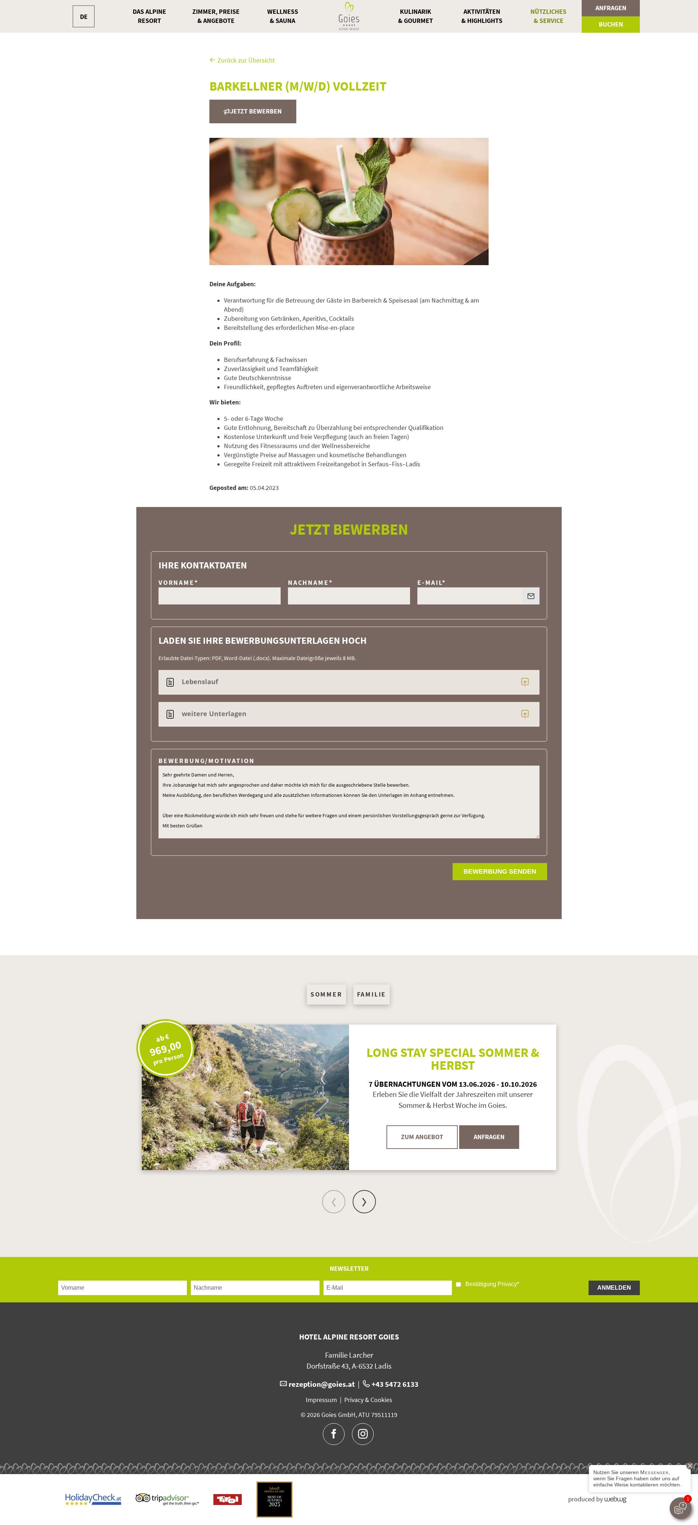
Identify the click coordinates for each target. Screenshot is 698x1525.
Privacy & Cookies (368, 1400)
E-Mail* (431, 583)
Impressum (321, 1400)
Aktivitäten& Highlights (481, 16)
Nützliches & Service (548, 16)
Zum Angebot (422, 1137)
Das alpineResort (149, 16)
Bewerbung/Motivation (206, 761)
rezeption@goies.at (322, 1384)
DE (84, 16)
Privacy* (508, 1284)
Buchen (611, 24)
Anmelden (614, 1288)
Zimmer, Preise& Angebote (216, 16)
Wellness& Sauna (282, 16)
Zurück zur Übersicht (245, 60)
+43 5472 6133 (395, 1384)
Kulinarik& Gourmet (415, 16)
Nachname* (310, 583)
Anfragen (610, 8)
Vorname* (178, 583)
